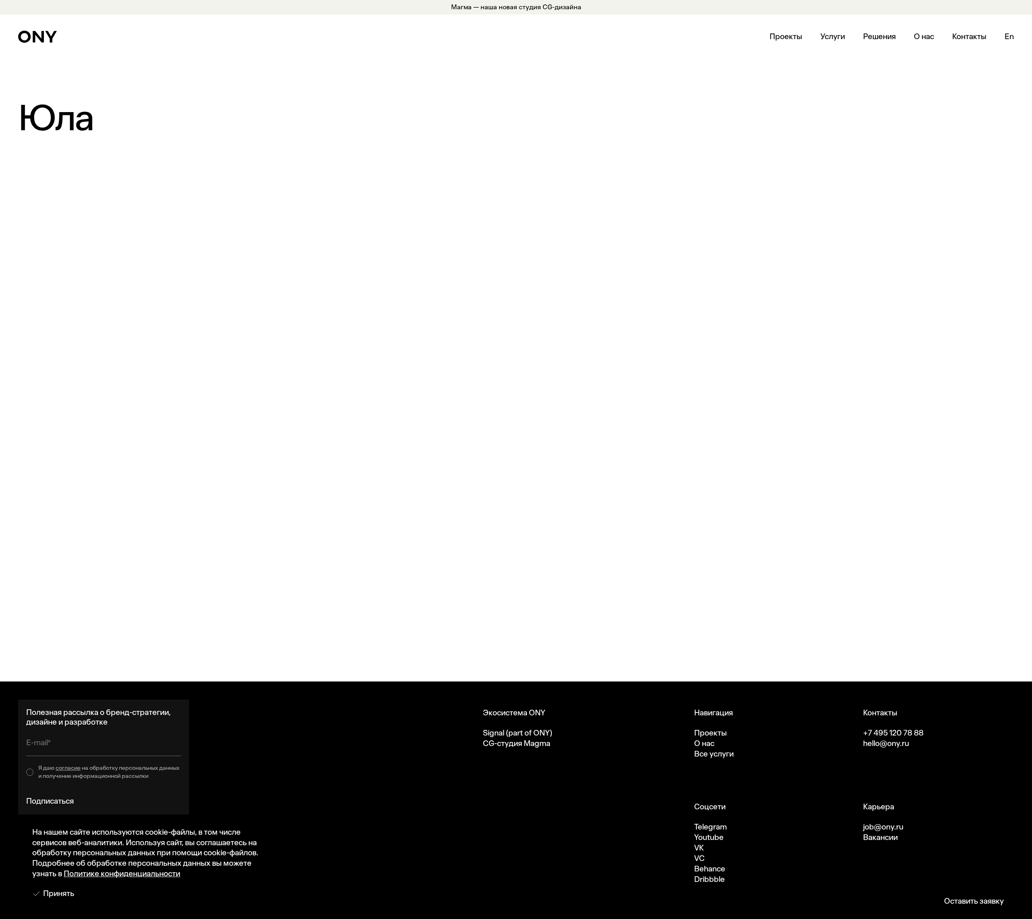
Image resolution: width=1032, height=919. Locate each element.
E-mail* (38, 742)
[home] (37, 37)
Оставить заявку (974, 901)
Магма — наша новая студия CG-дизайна (516, 7)
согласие (68, 768)
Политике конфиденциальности (122, 873)
